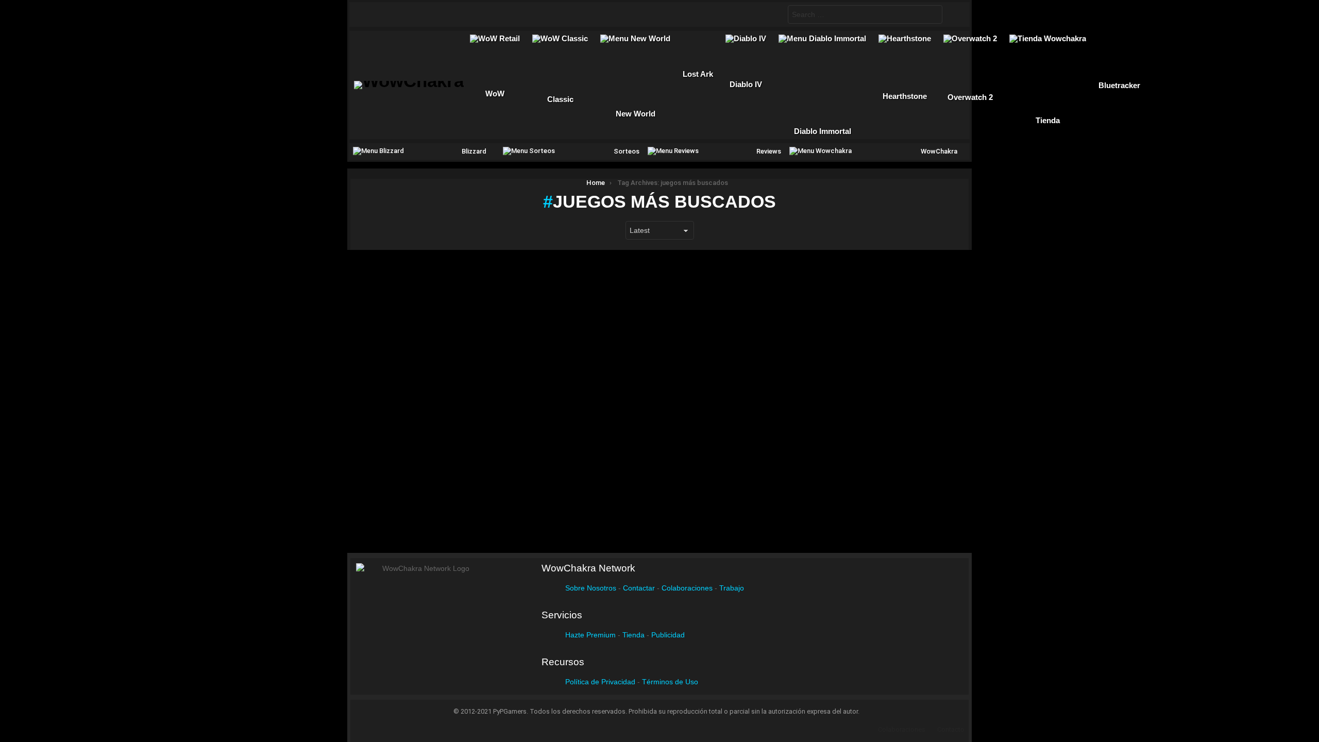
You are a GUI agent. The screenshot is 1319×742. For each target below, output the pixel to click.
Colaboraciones (687, 588)
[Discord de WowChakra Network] (451, 14)
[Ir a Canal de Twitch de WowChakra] (411, 14)
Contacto (951, 729)
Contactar (639, 588)
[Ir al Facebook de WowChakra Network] (371, 14)
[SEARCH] (771, 14)
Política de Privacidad (600, 682)
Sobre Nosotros (590, 588)
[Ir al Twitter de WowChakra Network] (391, 14)
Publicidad (668, 635)
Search (932, 15)
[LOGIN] (954, 14)
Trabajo (731, 588)
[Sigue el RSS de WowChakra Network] (471, 14)
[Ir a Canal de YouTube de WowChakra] (431, 14)
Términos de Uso (670, 682)
